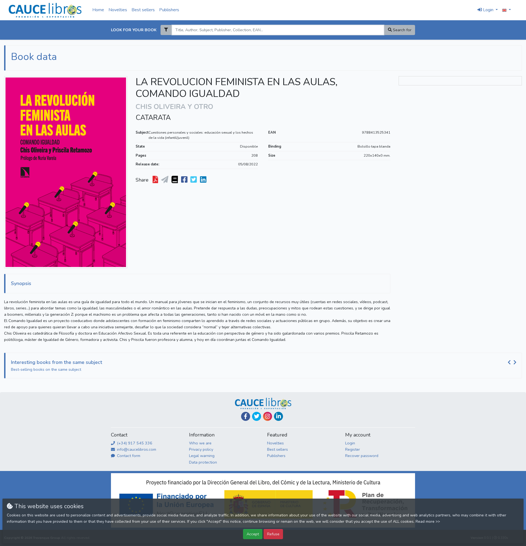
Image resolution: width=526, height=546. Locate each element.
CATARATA (153, 118)
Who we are (200, 443)
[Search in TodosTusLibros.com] (175, 180)
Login (350, 443)
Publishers (169, 10)
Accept (253, 534)
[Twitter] (256, 416)
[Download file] (156, 180)
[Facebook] (245, 416)
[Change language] (506, 10)
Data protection (203, 462)
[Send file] (165, 180)
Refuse (273, 534)
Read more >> (428, 521)
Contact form (128, 455)
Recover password (361, 455)
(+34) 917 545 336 (134, 443)
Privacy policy (201, 449)
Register (352, 449)
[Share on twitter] (194, 180)
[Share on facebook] (184, 180)
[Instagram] (267, 416)
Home (98, 10)
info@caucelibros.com (136, 449)
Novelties (117, 10)
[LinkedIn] (278, 416)
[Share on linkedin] (203, 180)
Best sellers (143, 10)
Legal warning (202, 455)
